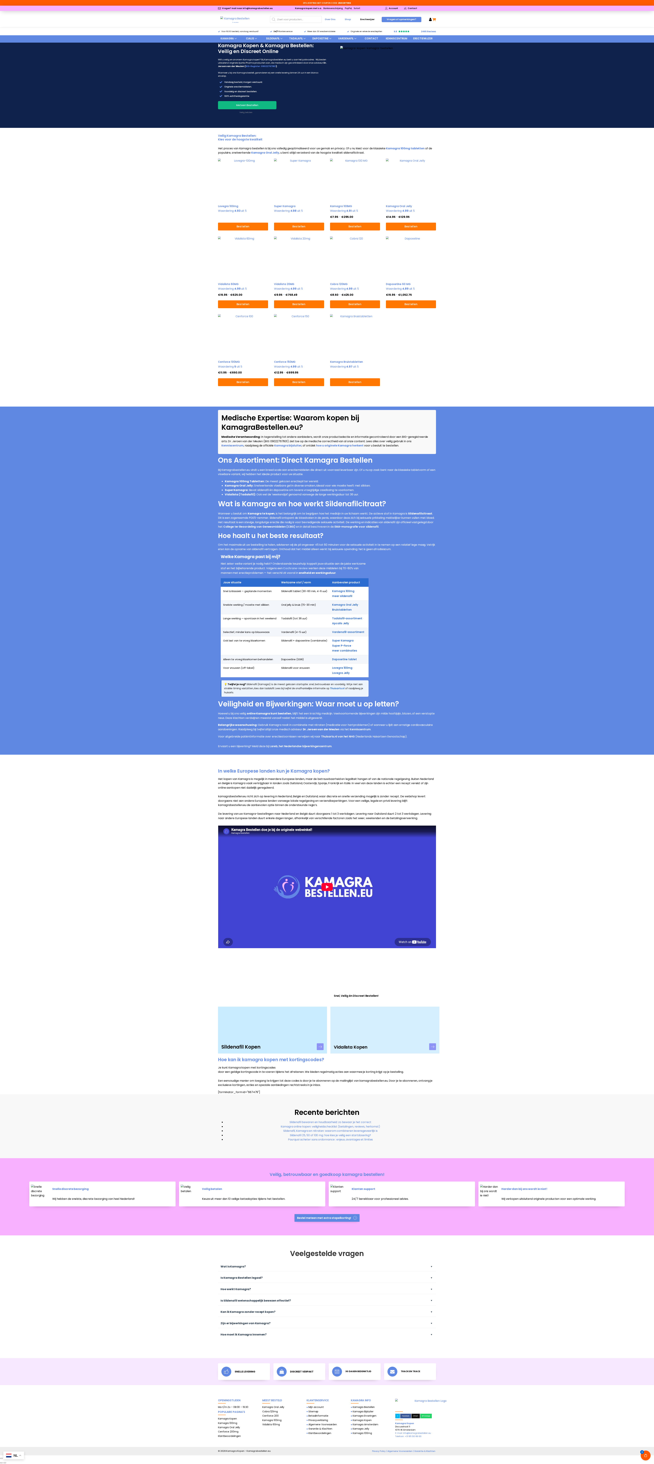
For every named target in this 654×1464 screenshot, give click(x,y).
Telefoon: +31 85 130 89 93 (408, 1436)
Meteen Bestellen (247, 105)
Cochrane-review (295, 568)
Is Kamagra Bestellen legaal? (242, 1278)
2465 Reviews (428, 31)
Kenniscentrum (396, 38)
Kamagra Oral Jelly (265, 153)
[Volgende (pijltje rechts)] (4, 1462)
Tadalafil (296, 38)
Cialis (250, 38)
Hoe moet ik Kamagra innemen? (244, 1334)
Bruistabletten (342, 609)
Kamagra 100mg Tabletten (244, 481)
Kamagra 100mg (343, 591)
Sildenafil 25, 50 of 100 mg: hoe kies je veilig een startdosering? (330, 1135)
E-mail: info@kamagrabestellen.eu (413, 1433)
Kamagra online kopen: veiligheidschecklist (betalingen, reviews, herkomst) (330, 1127)
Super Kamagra (236, 490)
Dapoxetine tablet (344, 659)
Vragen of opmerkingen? (401, 19)
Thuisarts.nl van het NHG (338, 736)
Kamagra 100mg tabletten (405, 148)
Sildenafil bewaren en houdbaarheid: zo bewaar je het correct (330, 1122)
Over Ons (330, 19)
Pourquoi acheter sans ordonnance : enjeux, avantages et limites (330, 1139)
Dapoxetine (320, 38)
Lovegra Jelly (341, 673)
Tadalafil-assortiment (347, 618)
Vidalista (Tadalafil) (240, 494)
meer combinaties (344, 650)
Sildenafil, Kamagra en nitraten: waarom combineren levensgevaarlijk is (330, 1131)
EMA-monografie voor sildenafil (356, 527)
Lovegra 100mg (342, 668)
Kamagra (227, 38)
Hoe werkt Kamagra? (236, 1289)
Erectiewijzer (367, 19)
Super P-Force (341, 645)
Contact (371, 38)
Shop (348, 19)
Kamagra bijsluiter (287, 445)
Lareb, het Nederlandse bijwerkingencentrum (301, 746)
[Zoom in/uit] (1, 1458)
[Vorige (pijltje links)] (1, 1462)
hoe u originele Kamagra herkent (339, 445)
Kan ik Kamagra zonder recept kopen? (248, 1312)
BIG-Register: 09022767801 (261, 66)
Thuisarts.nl (337, 688)
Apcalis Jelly (340, 623)
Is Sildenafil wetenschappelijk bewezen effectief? (256, 1301)
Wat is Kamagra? (233, 1266)
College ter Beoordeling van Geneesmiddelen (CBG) (259, 527)
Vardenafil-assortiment (348, 632)
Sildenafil (273, 38)
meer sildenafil (342, 596)
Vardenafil (346, 38)
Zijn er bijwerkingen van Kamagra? (245, 1323)
